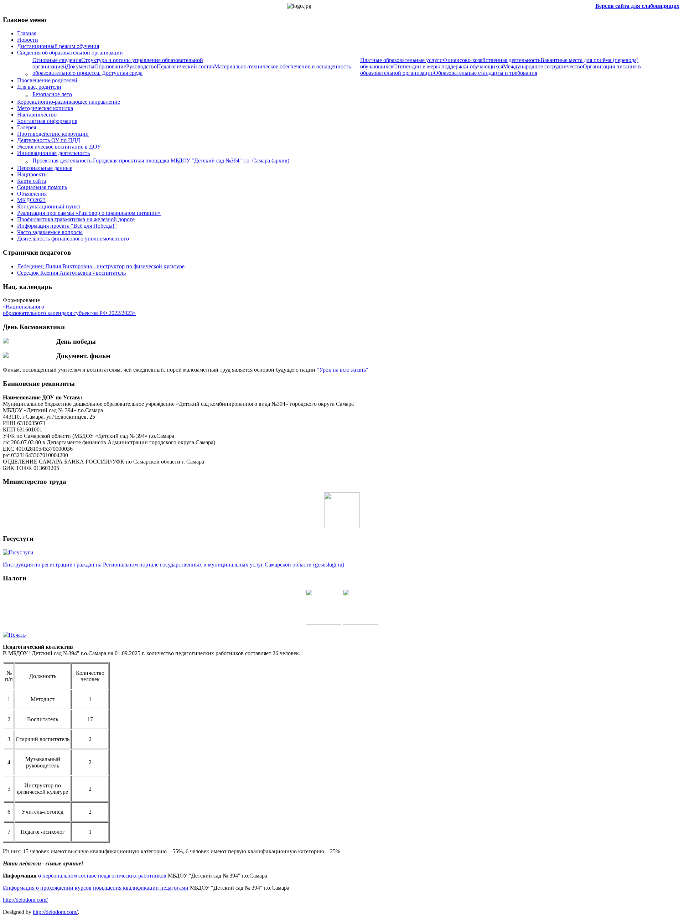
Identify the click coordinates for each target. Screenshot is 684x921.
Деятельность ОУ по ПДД (48, 140)
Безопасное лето (52, 94)
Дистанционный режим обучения (58, 46)
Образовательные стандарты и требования (485, 73)
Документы (80, 66)
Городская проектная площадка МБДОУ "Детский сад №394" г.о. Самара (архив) (191, 160)
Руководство (141, 66)
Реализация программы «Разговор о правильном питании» (89, 213)
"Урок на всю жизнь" (342, 370)
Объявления (32, 194)
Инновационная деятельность (53, 153)
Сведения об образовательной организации (70, 53)
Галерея (26, 127)
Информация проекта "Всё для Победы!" (67, 226)
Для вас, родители (39, 87)
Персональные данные (44, 168)
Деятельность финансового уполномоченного (73, 239)
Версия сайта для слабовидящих (637, 6)
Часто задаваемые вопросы (50, 232)
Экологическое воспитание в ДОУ (59, 147)
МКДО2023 (31, 200)
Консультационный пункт (49, 206)
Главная (26, 33)
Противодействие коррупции (53, 134)
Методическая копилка (45, 108)
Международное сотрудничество (543, 66)
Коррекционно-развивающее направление (68, 102)
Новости (27, 40)
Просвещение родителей (47, 80)
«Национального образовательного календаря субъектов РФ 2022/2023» (69, 310)
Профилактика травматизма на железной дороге (76, 219)
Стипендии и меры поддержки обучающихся (448, 66)
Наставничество (37, 115)
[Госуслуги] (18, 552)
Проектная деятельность (62, 160)
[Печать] (14, 635)
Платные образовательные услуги (401, 60)
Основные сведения (56, 60)
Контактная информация (47, 121)
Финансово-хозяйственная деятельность (491, 60)
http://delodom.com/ (25, 900)
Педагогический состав (185, 66)
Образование (110, 66)
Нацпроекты (32, 174)
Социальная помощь (42, 187)
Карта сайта (31, 181)
